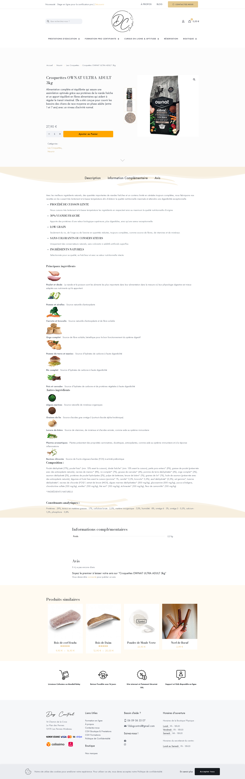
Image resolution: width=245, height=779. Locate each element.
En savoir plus (186, 771)
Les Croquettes (72, 65)
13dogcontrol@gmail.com (141, 726)
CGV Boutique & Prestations (98, 731)
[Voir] (79, 607)
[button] (194, 79)
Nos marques (91, 753)
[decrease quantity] (49, 134)
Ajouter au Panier (88, 134)
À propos (89, 724)
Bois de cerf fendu (65, 643)
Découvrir (99, 4)
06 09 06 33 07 (136, 720)
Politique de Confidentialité (97, 738)
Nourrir (59, 65)
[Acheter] (193, 607)
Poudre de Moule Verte (141, 643)
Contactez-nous (92, 727)
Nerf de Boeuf (179, 643)
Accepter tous (207, 771)
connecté (92, 576)
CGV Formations (93, 734)
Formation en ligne (93, 720)
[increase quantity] (60, 134)
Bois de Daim (103, 643)
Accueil (49, 65)
